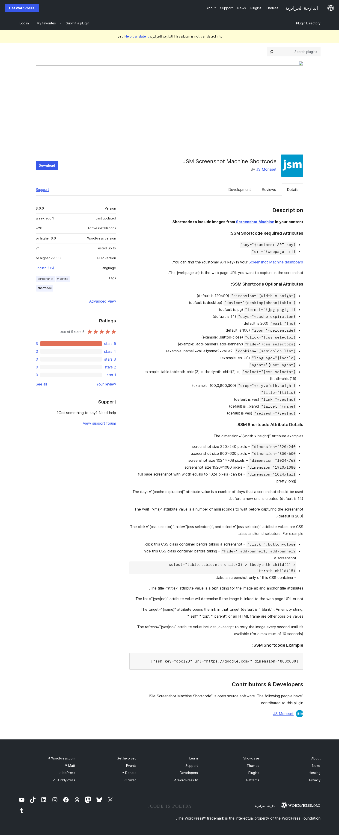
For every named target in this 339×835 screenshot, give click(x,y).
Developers (189, 773)
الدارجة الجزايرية (266, 806)
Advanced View (102, 301)
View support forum (99, 423)
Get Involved (127, 758)
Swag (130, 780)
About (316, 758)
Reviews (269, 189)
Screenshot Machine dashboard (276, 262)
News (316, 766)
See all (41, 384)
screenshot (45, 278)
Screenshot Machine (255, 221)
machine (62, 278)
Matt (69, 766)
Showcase (251, 758)
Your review (106, 384)
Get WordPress (21, 8)
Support (42, 189)
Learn (193, 758)
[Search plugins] (271, 51)
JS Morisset (266, 169)
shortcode (45, 288)
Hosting (315, 773)
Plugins (253, 773)
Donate (129, 773)
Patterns (252, 780)
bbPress (67, 773)
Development (239, 189)
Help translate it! (133, 36)
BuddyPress (64, 780)
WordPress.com (61, 758)
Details (292, 189)
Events (131, 766)
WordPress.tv (185, 780)
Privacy (315, 780)
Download (47, 165)
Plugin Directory (308, 23)
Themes (253, 766)
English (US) (45, 268)
